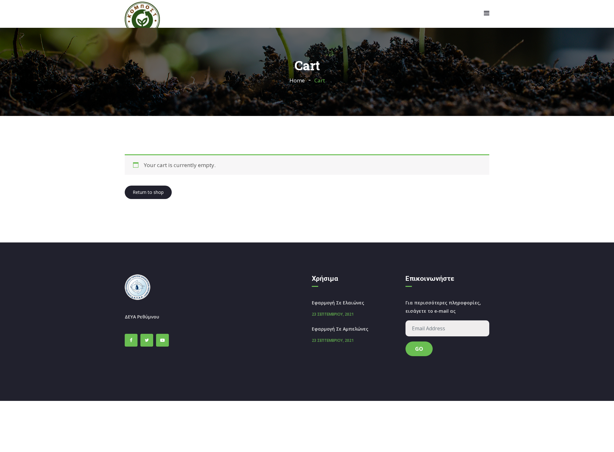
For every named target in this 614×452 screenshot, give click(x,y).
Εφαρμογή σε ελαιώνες (338, 303)
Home (297, 80)
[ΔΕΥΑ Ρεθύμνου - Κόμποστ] (142, 19)
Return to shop (148, 192)
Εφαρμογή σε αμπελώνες (340, 329)
